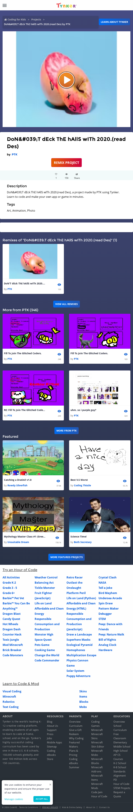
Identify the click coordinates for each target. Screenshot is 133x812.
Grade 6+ (9, 593)
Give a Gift (75, 730)
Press (50, 734)
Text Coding (11, 707)
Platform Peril (76, 593)
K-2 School (119, 763)
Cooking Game (45, 650)
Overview (75, 721)
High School (120, 750)
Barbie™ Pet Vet (13, 598)
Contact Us (104, 807)
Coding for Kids (17, 19)
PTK (14, 154)
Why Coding (76, 738)
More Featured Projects (66, 557)
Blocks (83, 702)
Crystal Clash (108, 577)
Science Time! (78, 536)
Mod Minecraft (13, 645)
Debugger (105, 614)
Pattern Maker (109, 608)
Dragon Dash (12, 629)
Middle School (121, 746)
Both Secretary (83, 542)
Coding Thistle (82, 485)
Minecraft (9, 696)
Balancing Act (44, 582)
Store (50, 759)
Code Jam (97, 792)
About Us (52, 725)
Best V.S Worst (79, 479)
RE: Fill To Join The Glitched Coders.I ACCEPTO (25, 410)
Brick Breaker (12, 650)
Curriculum (75, 725)
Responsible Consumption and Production (47, 624)
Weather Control (46, 577)
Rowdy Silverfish (17, 485)
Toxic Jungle (11, 640)
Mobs (83, 707)
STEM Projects (121, 788)
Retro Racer (74, 577)
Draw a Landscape (79, 634)
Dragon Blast (12, 614)
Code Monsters (13, 655)
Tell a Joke (105, 588)
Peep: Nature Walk (111, 634)
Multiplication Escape (81, 655)
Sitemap (52, 746)
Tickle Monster (45, 588)
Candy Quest (11, 619)
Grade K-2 (9, 582)
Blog (49, 721)
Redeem (74, 734)
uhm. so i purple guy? (83, 410)
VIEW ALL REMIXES (66, 304)
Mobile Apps (54, 742)
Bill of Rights (107, 640)
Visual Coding (12, 691)
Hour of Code (99, 796)
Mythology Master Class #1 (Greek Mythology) (25, 536)
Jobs (49, 738)
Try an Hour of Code (20, 570)
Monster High (44, 634)
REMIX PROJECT (66, 162)
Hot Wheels (10, 624)
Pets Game (42, 645)
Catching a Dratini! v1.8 (18, 479)
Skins (83, 691)
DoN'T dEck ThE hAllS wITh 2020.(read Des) (25, 283)
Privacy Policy (50, 807)
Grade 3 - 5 (10, 588)
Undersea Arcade (110, 598)
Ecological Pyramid (79, 645)
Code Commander (47, 660)
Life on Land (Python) (81, 598)
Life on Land (43, 603)
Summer (74, 767)
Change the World (47, 655)
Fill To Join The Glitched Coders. (23, 353)
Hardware (105, 650)
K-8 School (119, 767)
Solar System (75, 671)
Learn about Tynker (114, 22)
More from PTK (66, 430)
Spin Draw (106, 603)
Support (51, 730)
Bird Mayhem (108, 593)
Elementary (120, 742)
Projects (36, 19)
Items (83, 696)
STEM (102, 619)
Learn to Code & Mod (21, 684)
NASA (102, 582)
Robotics (9, 702)
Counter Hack (12, 634)
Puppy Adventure (78, 676)
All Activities (11, 577)
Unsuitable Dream (18, 542)
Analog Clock (107, 645)
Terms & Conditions (28, 807)
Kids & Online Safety (72, 807)
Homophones (75, 650)
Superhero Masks (78, 640)
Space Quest (43, 640)
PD (115, 779)
